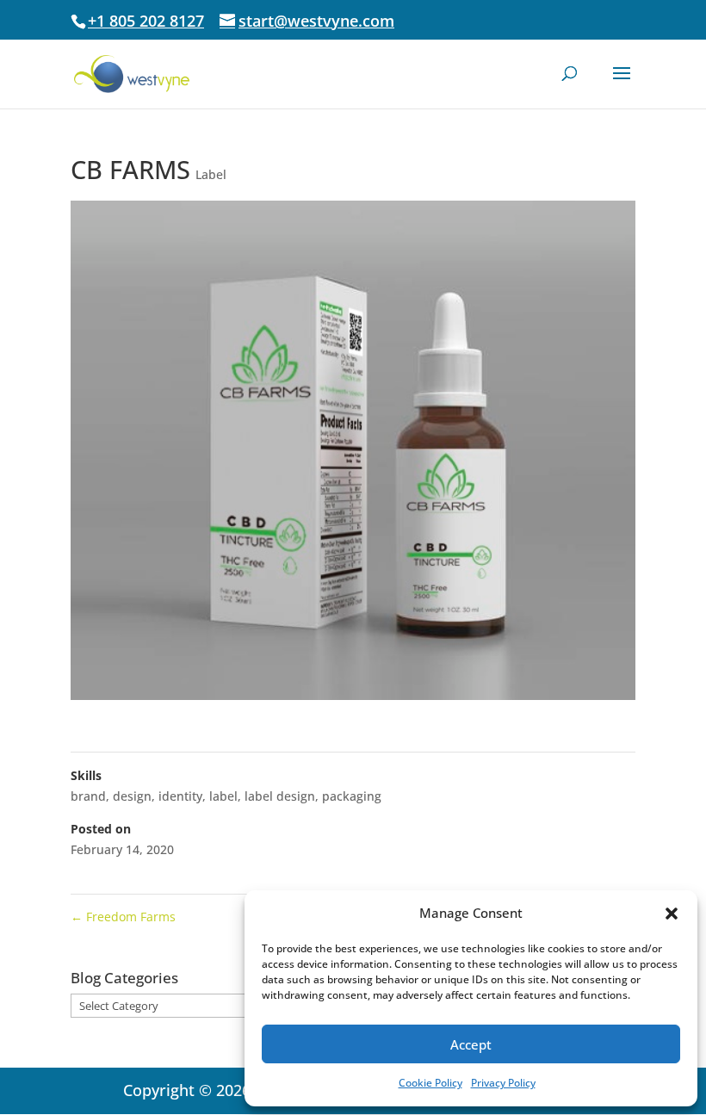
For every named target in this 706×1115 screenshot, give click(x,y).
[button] (671, 913)
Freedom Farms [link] (123, 916)
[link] (131, 73)
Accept (471, 1044)
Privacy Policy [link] (503, 1082)
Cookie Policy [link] (430, 1082)
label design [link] (280, 796)
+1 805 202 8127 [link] (146, 20)
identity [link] (180, 796)
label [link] (223, 796)
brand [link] (88, 796)
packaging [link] (351, 796)
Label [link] (210, 174)
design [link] (132, 796)
